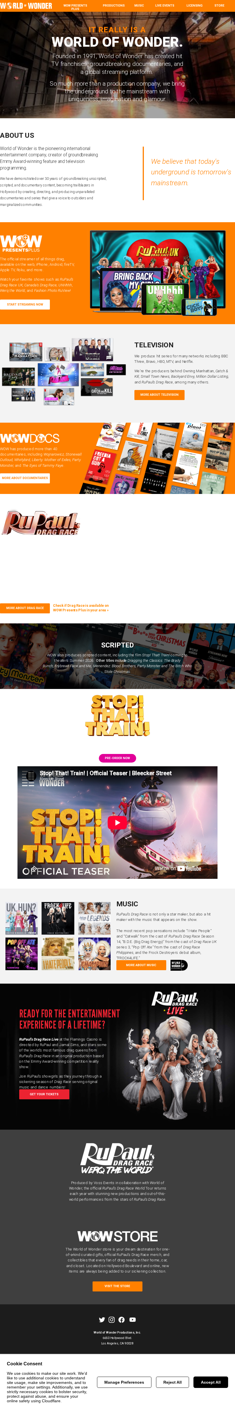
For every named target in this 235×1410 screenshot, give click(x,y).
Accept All (211, 1382)
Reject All (172, 1382)
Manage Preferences (124, 1382)
